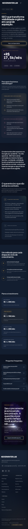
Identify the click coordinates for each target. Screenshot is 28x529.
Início (4, 9)
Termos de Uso (5, 522)
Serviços (7, 9)
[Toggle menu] (20, 3)
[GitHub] (9, 471)
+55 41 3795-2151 (22, 465)
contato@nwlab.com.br (9, 465)
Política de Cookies (6, 524)
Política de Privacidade (14, 522)
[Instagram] (6, 471)
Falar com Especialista (14, 43)
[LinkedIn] (3, 471)
